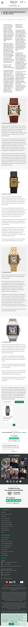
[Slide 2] (13, 451)
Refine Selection (20, 401)
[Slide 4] (15, 451)
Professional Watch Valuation (7, 526)
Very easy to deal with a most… (9, 446)
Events (2, 532)
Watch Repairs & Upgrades (6, 524)
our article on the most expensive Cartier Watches (8, 66)
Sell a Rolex (3, 516)
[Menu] (2, 3)
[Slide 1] (12, 451)
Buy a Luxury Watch (5, 518)
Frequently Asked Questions (7, 545)
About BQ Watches (5, 537)
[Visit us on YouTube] (20, 481)
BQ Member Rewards (5, 530)
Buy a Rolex (3, 512)
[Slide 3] (14, 451)
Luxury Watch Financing (6, 514)
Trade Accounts (4, 555)
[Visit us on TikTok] (17, 481)
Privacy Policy (5, 620)
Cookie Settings (14, 621)
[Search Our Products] (24, 2)
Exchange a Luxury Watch (6, 522)
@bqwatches (17, 455)
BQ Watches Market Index (6, 543)
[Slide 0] (11, 451)
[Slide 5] (16, 451)
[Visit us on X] (13, 481)
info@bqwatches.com (7, 578)
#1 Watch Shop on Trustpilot (20, 432)
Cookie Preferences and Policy (7, 551)
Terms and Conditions (5, 547)
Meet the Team (4, 539)
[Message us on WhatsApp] (18, 6)
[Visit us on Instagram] (10, 481)
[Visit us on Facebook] (7, 481)
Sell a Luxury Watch (5, 520)
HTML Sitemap (4, 553)
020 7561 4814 (7, 572)
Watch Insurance (4, 528)
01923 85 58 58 (13, 5)
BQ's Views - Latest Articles (6, 541)
